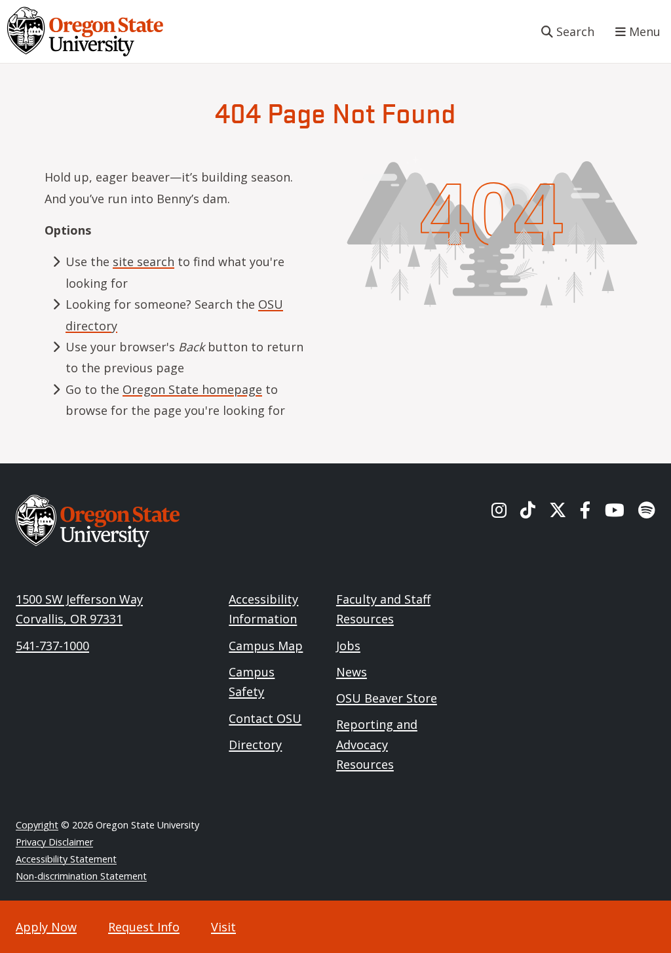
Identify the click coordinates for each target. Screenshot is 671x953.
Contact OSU (265, 718)
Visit (223, 927)
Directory (255, 744)
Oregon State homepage (192, 389)
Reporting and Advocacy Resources (376, 744)
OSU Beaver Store (386, 698)
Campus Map (266, 645)
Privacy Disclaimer (54, 842)
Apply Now (46, 927)
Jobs (348, 645)
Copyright (37, 825)
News (351, 672)
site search (143, 261)
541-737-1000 (52, 645)
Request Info (144, 927)
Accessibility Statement (66, 859)
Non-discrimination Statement (81, 876)
